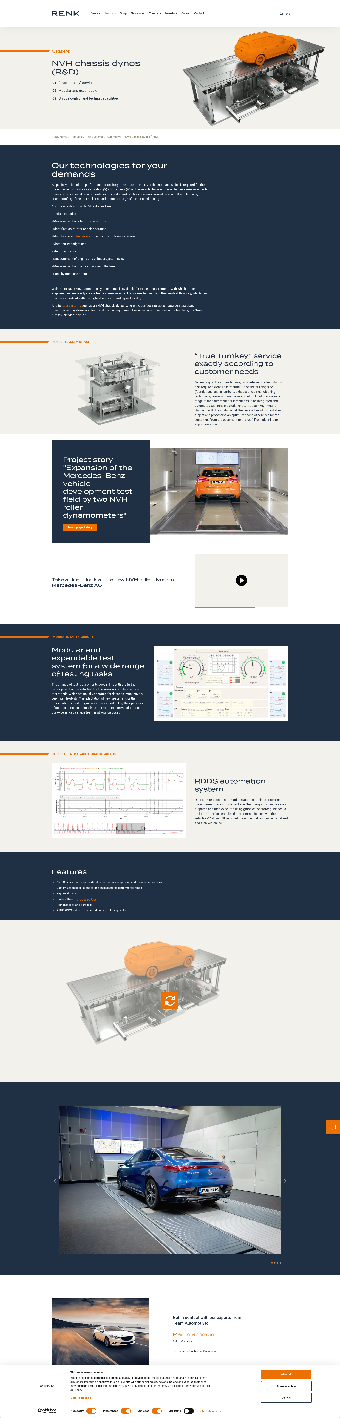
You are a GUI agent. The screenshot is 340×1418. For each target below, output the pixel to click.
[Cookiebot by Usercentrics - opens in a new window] (47, 1411)
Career (185, 13)
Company (155, 13)
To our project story (80, 527)
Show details (208, 1411)
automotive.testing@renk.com (198, 1351)
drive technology (86, 899)
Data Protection (80, 1397)
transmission (85, 236)
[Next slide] (284, 1181)
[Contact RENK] (333, 1127)
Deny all (286, 1397)
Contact (199, 13)
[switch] (126, 1411)
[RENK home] (65, 13)
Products (110, 13)
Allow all (286, 1374)
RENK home (59, 136)
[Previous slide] (55, 1181)
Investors (171, 13)
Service (95, 13)
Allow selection (286, 1386)
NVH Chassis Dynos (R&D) (141, 136)
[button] (272, 1263)
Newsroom (138, 13)
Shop (123, 13)
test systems (72, 305)
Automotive (114, 136)
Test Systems (94, 136)
